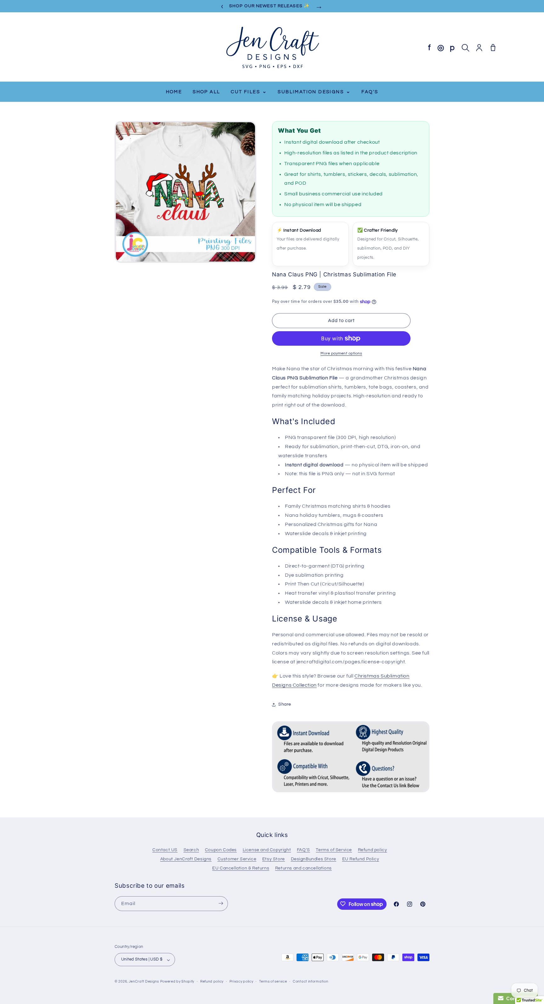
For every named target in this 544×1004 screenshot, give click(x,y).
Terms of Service (334, 850)
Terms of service (273, 981)
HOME (174, 91)
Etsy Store (273, 859)
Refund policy (372, 850)
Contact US (165, 850)
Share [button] (284, 704)
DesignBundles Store (313, 859)
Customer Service (237, 859)
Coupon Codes (221, 850)
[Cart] (493, 47)
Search (191, 850)
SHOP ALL (206, 91)
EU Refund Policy (360, 859)
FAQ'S (369, 91)
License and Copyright (267, 850)
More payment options (341, 353)
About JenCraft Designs (186, 859)
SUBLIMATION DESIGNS (314, 91)
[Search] (465, 47)
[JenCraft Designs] (272, 48)
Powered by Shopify (177, 982)
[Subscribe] (221, 903)
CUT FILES (249, 91)
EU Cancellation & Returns (240, 868)
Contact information (310, 981)
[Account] (479, 47)
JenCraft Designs (144, 982)
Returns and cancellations (303, 868)
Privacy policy (241, 981)
